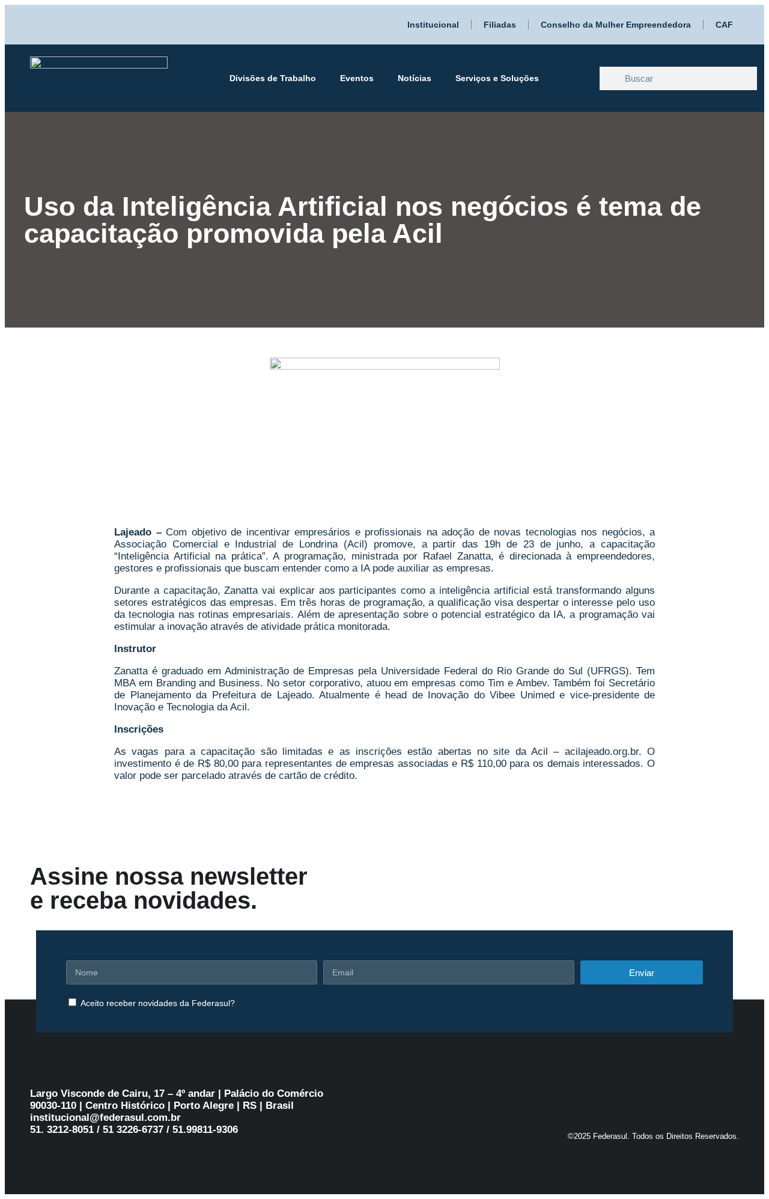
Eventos (357, 78)
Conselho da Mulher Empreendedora (616, 24)
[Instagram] (655, 1096)
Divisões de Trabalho (272, 78)
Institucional (433, 24)
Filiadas (500, 24)
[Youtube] (679, 1096)
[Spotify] (727, 1096)
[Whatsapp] (607, 1096)
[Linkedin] (703, 1096)
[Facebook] (631, 1096)
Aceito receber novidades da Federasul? (158, 1003)
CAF (724, 24)
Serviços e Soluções (497, 78)
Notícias (414, 78)
